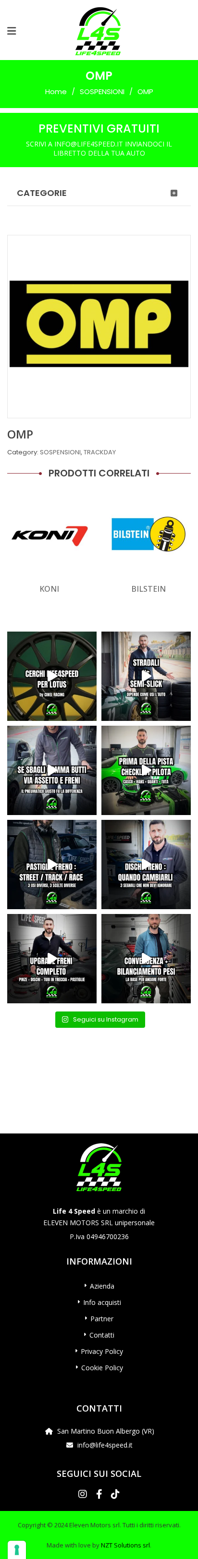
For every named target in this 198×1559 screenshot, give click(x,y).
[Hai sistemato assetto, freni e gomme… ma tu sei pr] (146, 770)
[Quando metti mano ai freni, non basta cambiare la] (52, 958)
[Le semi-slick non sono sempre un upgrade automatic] (146, 676)
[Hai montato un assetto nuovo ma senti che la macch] (146, 958)
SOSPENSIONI (102, 91)
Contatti (101, 1335)
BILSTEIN (148, 589)
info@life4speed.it (105, 1444)
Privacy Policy (102, 1351)
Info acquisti (102, 1302)
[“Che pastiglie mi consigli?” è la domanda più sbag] (52, 864)
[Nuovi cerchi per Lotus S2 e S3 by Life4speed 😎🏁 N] (52, 676)
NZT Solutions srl (125, 1545)
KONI (49, 589)
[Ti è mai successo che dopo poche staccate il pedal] (146, 864)
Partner (101, 1318)
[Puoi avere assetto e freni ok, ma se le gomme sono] (52, 770)
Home (56, 91)
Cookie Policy (102, 1367)
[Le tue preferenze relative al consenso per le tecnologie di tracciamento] (17, 1550)
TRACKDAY (100, 452)
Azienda (102, 1286)
